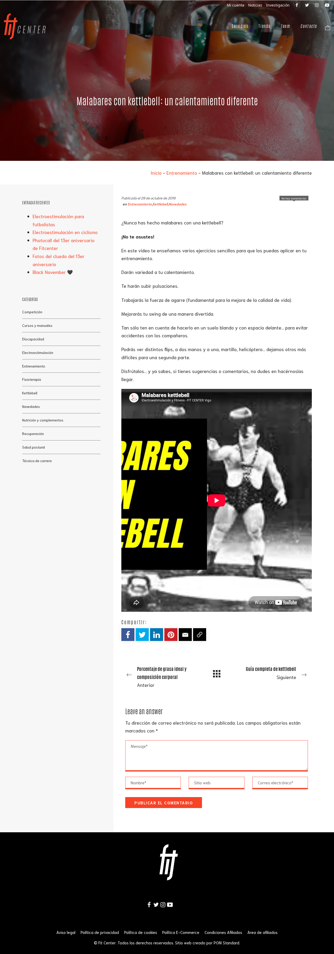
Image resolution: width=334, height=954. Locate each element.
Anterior (161, 676)
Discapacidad (33, 338)
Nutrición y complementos (42, 420)
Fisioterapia (31, 379)
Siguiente (271, 672)
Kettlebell (160, 203)
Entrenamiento (181, 172)
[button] (185, 634)
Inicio (156, 172)
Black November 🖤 (53, 272)
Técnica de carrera (37, 460)
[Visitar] (297, 5)
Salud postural (33, 447)
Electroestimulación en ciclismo (65, 232)
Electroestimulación (37, 352)
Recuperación (33, 433)
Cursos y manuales (37, 325)
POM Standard (226, 942)
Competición (32, 311)
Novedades (178, 203)
